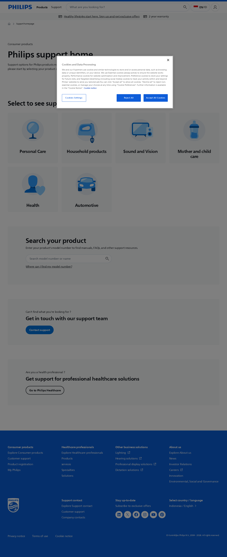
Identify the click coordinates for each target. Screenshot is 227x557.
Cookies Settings (73, 98)
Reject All (129, 98)
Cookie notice (90, 88)
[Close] (168, 60)
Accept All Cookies (155, 98)
